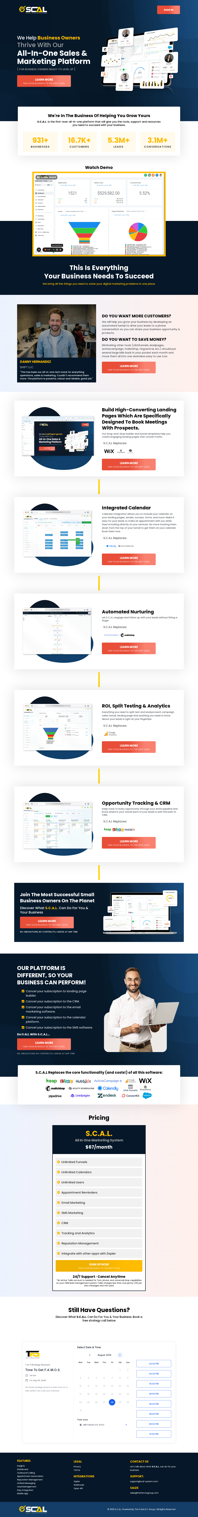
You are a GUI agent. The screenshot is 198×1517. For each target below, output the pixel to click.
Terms (77, 1470)
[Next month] (120, 1355)
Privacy (77, 1466)
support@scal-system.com (144, 1481)
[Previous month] (90, 1355)
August (101, 1355)
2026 (108, 1355)
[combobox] (103, 1425)
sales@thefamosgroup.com (144, 1492)
